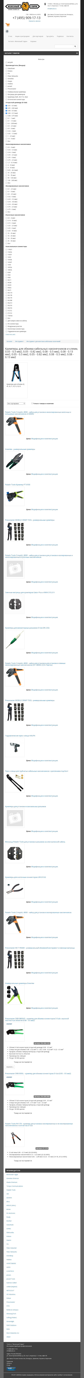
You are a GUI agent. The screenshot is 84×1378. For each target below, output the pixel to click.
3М (7, 1194)
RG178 (10, 295)
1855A (10, 267)
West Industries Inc (12, 1333)
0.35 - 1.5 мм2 (12, 133)
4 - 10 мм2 (11, 165)
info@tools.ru (52, 9)
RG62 (9, 288)
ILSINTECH (10, 1271)
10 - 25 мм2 (12, 173)
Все (9, 141)
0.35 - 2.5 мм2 (12, 155)
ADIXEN (9, 1198)
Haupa (10, 81)
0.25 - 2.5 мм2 (12, 226)
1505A (10, 252)
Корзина (33, 41)
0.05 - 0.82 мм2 (13, 108)
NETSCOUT (10, 1290)
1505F (10, 255)
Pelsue (8, 1298)
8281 (9, 272)
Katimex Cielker (11, 1283)
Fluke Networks (13, 76)
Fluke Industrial (11, 1248)
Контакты (70, 36)
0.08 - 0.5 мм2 (12, 111)
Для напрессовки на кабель (17, 321)
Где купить (50, 36)
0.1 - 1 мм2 (11, 118)
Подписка (60, 36)
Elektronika (10, 1232)
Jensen (8, 1275)
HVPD (8, 1267)
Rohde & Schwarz (12, 1310)
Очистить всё (10, 334)
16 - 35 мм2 (12, 238)
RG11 (9, 280)
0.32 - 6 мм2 (12, 197)
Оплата (9, 1363)
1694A (10, 260)
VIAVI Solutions (11, 1325)
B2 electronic (10, 1213)
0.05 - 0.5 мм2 (12, 106)
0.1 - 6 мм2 (11, 191)
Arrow (8, 1209)
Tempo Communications (14, 1186)
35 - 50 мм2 (12, 241)
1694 (9, 257)
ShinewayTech (11, 1314)
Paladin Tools (10, 1190)
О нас (10, 36)
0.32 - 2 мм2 (12, 131)
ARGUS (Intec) (11, 1205)
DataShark (11, 68)
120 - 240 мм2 (12, 180)
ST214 (10, 313)
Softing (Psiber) (11, 1317)
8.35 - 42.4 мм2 (13, 170)
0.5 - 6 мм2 (11, 128)
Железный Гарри (12, 1174)
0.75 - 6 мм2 (12, 209)
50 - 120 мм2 (12, 178)
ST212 (10, 310)
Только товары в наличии (43, 403)
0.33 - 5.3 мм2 (12, 150)
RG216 (10, 305)
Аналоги (9, 1067)
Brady (8, 1217)
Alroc (8, 1202)
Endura (10, 71)
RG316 (10, 308)
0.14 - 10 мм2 (12, 220)
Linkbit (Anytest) (11, 1287)
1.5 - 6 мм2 (11, 139)
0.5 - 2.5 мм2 (12, 126)
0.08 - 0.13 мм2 (13, 113)
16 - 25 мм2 (12, 236)
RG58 (9, 283)
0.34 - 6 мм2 (12, 152)
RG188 (10, 300)
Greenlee (11, 79)
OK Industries (10, 1294)
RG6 (9, 275)
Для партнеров (38, 36)
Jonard (10, 86)
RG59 (9, 285)
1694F (10, 262)
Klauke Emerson (11, 1182)
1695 (9, 265)
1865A (10, 270)
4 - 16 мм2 (11, 168)
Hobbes (10, 84)
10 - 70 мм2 (12, 175)
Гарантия (10, 1361)
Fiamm (8, 1240)
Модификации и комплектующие (44, 439)
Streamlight (10, 1321)
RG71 (9, 290)
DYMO (8, 1229)
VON (8, 1329)
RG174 (10, 293)
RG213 (10, 303)
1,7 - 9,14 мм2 (12, 162)
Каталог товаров (12, 53)
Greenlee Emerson (12, 1178)
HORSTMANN (11, 1263)
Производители (13, 1170)
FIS (9, 73)
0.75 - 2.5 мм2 (12, 160)
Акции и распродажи (22, 36)
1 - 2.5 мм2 (11, 136)
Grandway (9, 1256)
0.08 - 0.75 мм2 (13, 116)
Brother (9, 1221)
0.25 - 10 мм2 (12, 231)
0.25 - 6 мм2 (12, 228)
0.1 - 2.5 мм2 (12, 189)
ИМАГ (8, 1337)
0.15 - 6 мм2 (12, 223)
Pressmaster (12, 89)
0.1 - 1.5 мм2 (12, 121)
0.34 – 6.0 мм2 (12, 204)
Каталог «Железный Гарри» (17, 41)
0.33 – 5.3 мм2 (12, 199)
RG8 (9, 277)
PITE (8, 1306)
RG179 (10, 298)
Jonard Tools (10, 1279)
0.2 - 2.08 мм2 (12, 123)
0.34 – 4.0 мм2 (12, 202)
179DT (10, 249)
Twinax (10, 316)
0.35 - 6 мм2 (12, 157)
